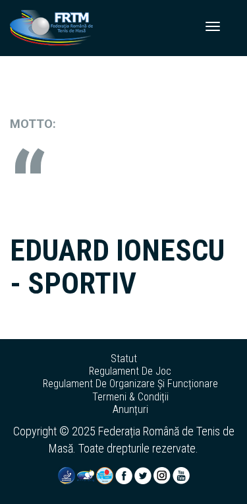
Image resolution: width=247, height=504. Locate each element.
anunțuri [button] (130, 409)
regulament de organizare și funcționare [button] (130, 384)
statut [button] (124, 358)
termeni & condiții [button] (130, 397)
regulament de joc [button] (130, 371)
